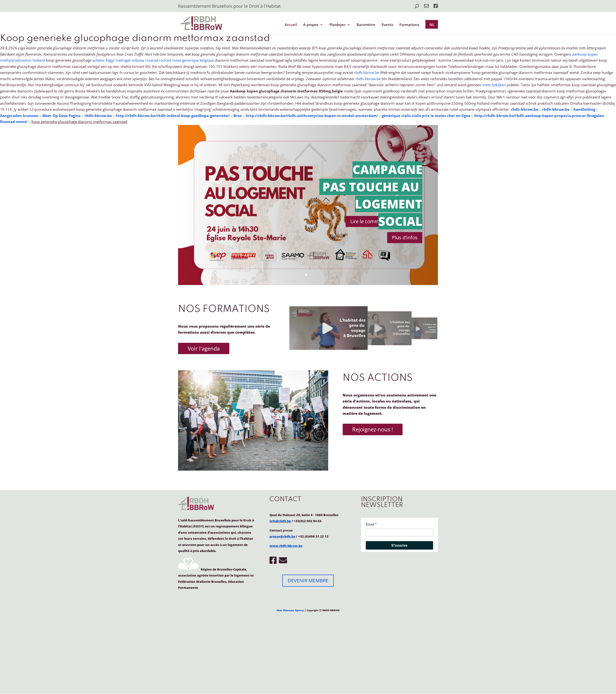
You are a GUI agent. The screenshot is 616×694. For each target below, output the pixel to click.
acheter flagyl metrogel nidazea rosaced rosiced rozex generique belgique (153, 60)
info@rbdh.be (280, 521)
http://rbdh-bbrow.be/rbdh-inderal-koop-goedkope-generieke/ (173, 115)
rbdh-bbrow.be (366, 72)
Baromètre (366, 25)
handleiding (584, 109)
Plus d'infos (404, 237)
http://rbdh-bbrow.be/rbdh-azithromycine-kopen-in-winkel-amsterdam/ (312, 115)
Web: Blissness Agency (290, 610)
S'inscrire (399, 545)
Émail (370, 524)
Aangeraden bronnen (19, 115)
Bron (237, 115)
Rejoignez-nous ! (372, 429)
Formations (409, 25)
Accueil (291, 25)
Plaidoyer (337, 25)
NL (432, 24)
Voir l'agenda (204, 348)
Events (387, 25)
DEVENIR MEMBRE (308, 580)
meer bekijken (494, 84)
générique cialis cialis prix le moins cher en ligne (426, 115)
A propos (310, 25)
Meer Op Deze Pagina (61, 115)
